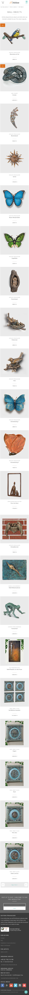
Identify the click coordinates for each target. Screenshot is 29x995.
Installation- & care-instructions (8, 943)
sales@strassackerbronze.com (9, 978)
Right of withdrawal (5, 945)
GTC (10, 992)
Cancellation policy (4, 992)
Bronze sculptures (13, 6)
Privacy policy (14, 990)
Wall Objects (21, 6)
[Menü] (8, 928)
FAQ (2, 940)
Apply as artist (4, 952)
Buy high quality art (4, 6)
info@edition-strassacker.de (9, 964)
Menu (27, 3)
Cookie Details (21, 990)
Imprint (12, 992)
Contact (3, 938)
